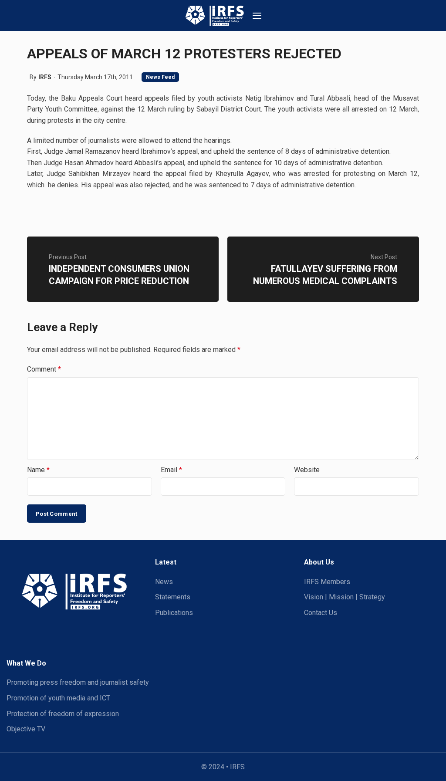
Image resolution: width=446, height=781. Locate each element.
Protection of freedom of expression (63, 714)
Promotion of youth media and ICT (58, 698)
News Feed (160, 77)
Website (307, 470)
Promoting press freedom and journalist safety (78, 682)
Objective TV (26, 729)
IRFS (44, 77)
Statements (172, 597)
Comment (44, 369)
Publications (174, 613)
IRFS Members (327, 582)
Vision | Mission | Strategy (344, 597)
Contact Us (320, 613)
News (164, 582)
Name (38, 470)
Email (171, 470)
